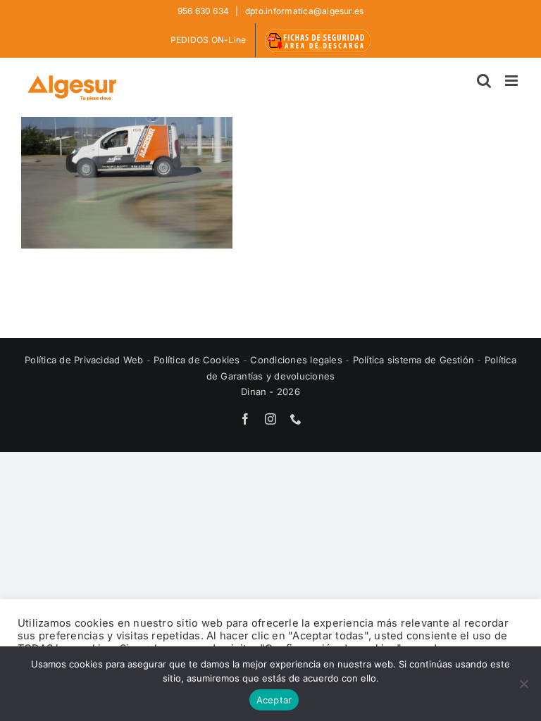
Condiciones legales (297, 359)
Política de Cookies (198, 359)
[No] (523, 684)
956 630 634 (205, 11)
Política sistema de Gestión (413, 359)
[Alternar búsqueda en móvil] (484, 80)
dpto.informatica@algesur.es (303, 11)
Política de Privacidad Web (85, 359)
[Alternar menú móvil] (512, 80)
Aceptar (274, 700)
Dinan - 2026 (270, 391)
